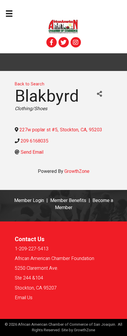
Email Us (23, 297)
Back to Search (29, 84)
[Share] (99, 94)
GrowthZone (76, 171)
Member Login (29, 200)
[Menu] (9, 13)
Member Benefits (68, 200)
